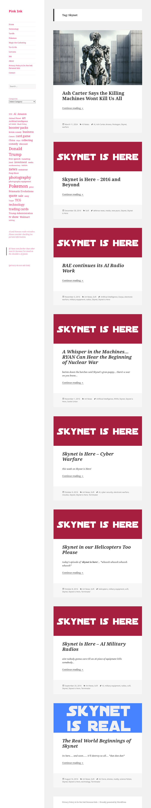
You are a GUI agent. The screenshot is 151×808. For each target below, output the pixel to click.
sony (26, 196)
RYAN (116, 399)
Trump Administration (21, 213)
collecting (27, 140)
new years (116, 210)
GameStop (26, 159)
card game (23, 136)
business (28, 132)
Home (11, 24)
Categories (13, 98)
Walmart (25, 217)
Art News (88, 297)
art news (12, 124)
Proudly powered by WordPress (113, 802)
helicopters (103, 589)
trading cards (18, 209)
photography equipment (20, 181)
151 (10, 114)
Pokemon (13, 38)
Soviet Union (72, 401)
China (12, 140)
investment (20, 162)
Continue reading (73, 108)
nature (24, 165)
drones (108, 124)
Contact (12, 72)
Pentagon (116, 124)
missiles (65, 495)
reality (116, 779)
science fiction (125, 779)
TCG (18, 200)
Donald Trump (15, 151)
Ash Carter (100, 124)
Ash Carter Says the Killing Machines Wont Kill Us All (93, 95)
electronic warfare (121, 492)
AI (15, 114)
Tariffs (11, 33)
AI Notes (85, 124)
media (30, 162)
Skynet (124, 124)
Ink (10, 56)
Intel (11, 162)
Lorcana (12, 52)
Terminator (93, 495)
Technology (14, 29)
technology (16, 205)
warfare (65, 127)
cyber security (107, 492)
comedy (13, 144)
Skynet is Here (104, 299)
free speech (14, 158)
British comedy (15, 132)
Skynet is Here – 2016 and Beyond (91, 182)
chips (18, 140)
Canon (12, 136)
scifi (126, 589)
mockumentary (14, 165)
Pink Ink (15, 11)
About (11, 61)
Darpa (121, 297)
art (24, 118)
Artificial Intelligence (18, 121)
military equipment (77, 299)
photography (20, 177)
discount (23, 144)
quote (13, 195)
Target (11, 201)
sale (20, 196)
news (13, 169)
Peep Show (14, 173)
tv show (14, 217)
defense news (99, 210)
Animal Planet (15, 118)
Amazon (22, 114)
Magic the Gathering (17, 42)
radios (88, 299)
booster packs (18, 128)
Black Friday (22, 124)
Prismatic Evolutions (21, 191)
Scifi (87, 210)
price (31, 187)
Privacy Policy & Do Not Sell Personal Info (20, 66)
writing (12, 220)
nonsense (23, 169)
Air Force (102, 779)
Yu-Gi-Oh (13, 47)
